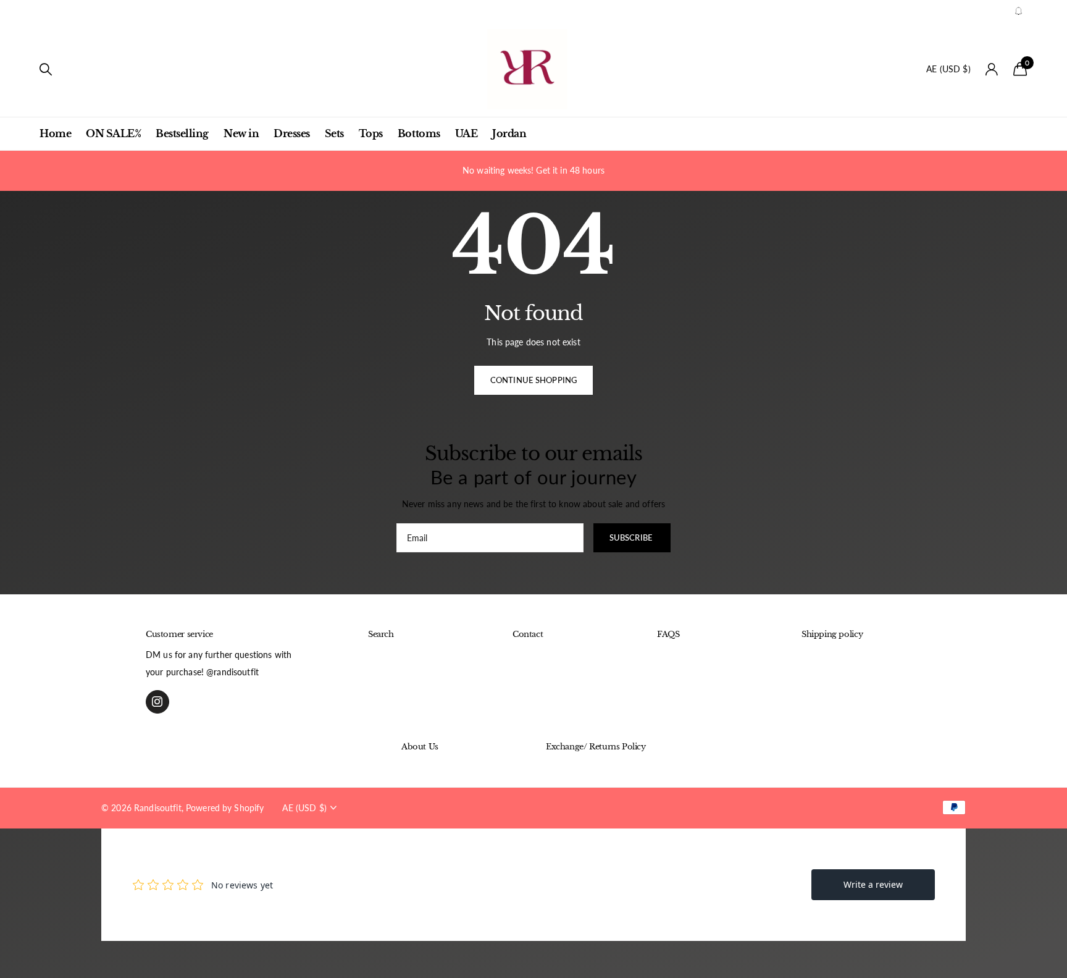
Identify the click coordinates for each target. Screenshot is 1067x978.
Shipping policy (832, 634)
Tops (371, 133)
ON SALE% (113, 133)
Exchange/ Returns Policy (596, 746)
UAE (466, 133)
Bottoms (419, 133)
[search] (46, 69)
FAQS (668, 634)
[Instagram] (157, 702)
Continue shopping (533, 380)
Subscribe (632, 537)
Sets (334, 133)
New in (241, 133)
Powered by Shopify (225, 808)
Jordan (509, 133)
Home (55, 133)
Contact (528, 634)
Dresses (292, 133)
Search (381, 634)
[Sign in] (991, 69)
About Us (419, 746)
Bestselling (182, 133)
